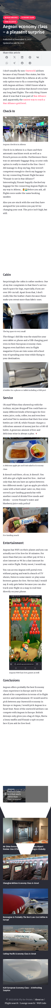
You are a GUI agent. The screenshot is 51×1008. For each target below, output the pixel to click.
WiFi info (41, 1003)
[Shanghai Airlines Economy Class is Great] (25, 867)
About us (39, 999)
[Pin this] (30, 57)
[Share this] (7, 57)
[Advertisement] (25, 244)
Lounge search (27, 1003)
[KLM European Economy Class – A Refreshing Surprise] (25, 972)
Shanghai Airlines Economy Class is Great (21, 883)
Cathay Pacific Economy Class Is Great (19, 954)
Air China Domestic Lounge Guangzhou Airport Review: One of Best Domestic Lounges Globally (24, 847)
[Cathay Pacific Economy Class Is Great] (25, 938)
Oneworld (30, 71)
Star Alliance (39, 96)
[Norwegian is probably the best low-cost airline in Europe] (25, 901)
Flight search (11, 1003)
